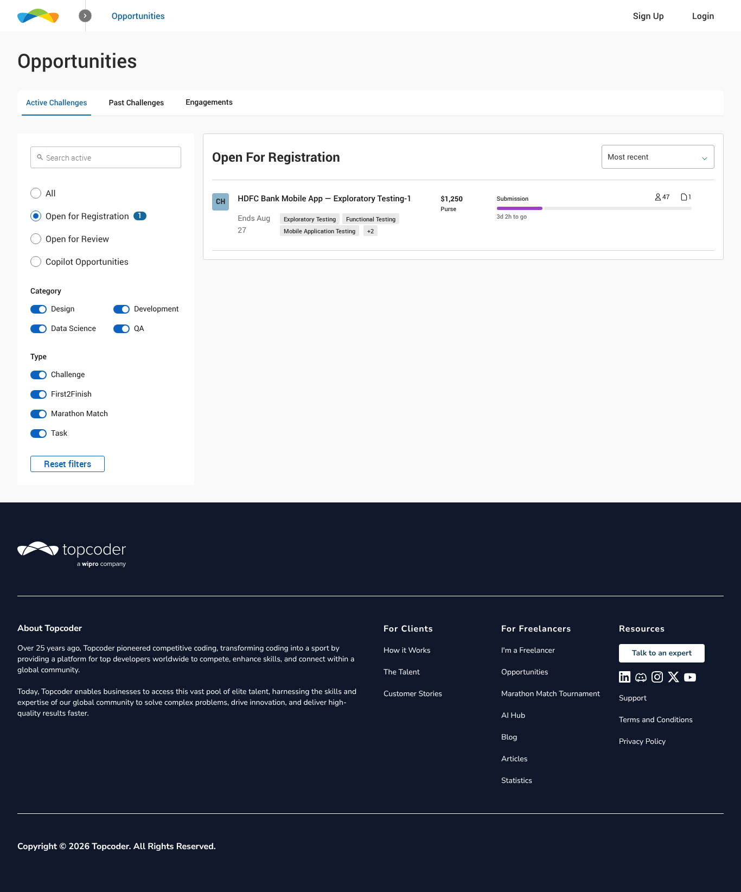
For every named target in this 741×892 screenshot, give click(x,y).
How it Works (407, 650)
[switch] (64, 309)
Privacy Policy (642, 741)
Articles (514, 759)
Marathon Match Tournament (550, 694)
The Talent (402, 672)
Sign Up (648, 16)
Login (703, 16)
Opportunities (138, 16)
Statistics (516, 780)
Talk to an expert (662, 653)
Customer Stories (413, 694)
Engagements (209, 102)
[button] (85, 16)
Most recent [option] (628, 157)
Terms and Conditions (656, 720)
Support (633, 698)
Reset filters (67, 464)
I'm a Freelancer (528, 650)
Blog (509, 737)
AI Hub (513, 715)
